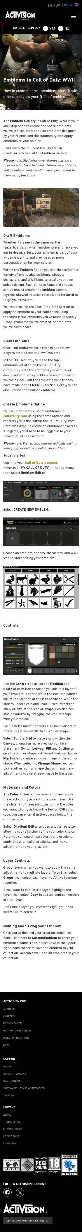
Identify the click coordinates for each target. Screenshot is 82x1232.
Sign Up (53, 5)
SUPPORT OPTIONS (14, 1074)
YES (52, 29)
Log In (67, 5)
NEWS (6, 1045)
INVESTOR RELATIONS (16, 1038)
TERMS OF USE (12, 1122)
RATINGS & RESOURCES (17, 1030)
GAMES (7, 1066)
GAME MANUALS (12, 1081)
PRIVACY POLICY (12, 1129)
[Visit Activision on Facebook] (7, 1192)
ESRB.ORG (9, 1143)
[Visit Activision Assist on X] (20, 1192)
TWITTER (8, 1095)
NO (67, 29)
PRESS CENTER (12, 1023)
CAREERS (9, 1016)
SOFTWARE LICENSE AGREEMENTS (24, 1088)
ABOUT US (9, 1009)
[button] (77, 5)
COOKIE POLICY (12, 1136)
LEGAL (7, 1115)
